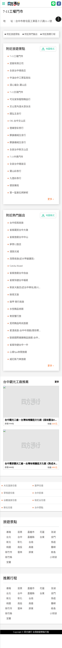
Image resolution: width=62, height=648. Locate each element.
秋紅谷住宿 (40, 500)
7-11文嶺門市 (16, 92)
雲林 (20, 552)
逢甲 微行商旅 (17, 302)
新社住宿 (8, 507)
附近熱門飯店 (31, 34)
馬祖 (53, 542)
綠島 (53, 552)
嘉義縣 (31, 537)
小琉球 (53, 557)
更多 (57, 382)
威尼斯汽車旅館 (18, 359)
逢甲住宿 (39, 485)
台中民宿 (39, 493)
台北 (8, 537)
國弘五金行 (15, 113)
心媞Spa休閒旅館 (18, 352)
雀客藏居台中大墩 (19, 230)
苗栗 (20, 532)
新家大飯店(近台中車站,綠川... (25, 287)
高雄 (31, 547)
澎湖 (53, 532)
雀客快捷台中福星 (19, 280)
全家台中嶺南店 (18, 70)
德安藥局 (14, 185)
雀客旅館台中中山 (19, 237)
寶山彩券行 (15, 171)
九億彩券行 (15, 178)
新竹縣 (8, 557)
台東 (42, 537)
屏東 (31, 552)
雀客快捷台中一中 (19, 345)
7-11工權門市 (16, 56)
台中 (20, 537)
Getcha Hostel (16, 266)
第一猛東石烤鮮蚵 (19, 192)
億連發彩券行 (17, 128)
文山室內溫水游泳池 (20, 106)
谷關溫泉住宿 (10, 500)
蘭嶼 (53, 547)
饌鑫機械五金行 (18, 135)
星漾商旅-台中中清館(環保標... (25, 330)
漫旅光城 (14, 251)
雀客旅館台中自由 (19, 273)
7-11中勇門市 (16, 157)
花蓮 (42, 532)
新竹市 (8, 552)
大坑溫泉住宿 (10, 485)
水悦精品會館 (17, 309)
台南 (31, 542)
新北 (8, 542)
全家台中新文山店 (19, 149)
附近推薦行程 (48, 34)
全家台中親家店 (18, 164)
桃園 (8, 547)
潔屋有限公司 (17, 63)
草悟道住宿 (9, 493)
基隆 (8, 532)
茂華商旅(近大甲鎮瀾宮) (22, 258)
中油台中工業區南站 (20, 78)
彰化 (20, 542)
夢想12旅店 (15, 244)
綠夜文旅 (14, 294)
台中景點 (39, 507)
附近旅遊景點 (13, 34)
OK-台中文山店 (17, 121)
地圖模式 (50, 49)
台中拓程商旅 (17, 223)
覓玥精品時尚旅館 (19, 323)
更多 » (51, 199)
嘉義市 (31, 532)
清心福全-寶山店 (18, 85)
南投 (20, 547)
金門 (53, 537)
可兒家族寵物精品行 (20, 99)
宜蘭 (8, 562)
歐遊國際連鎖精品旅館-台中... (25, 337)
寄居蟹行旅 (15, 316)
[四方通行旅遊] (13, 5)
